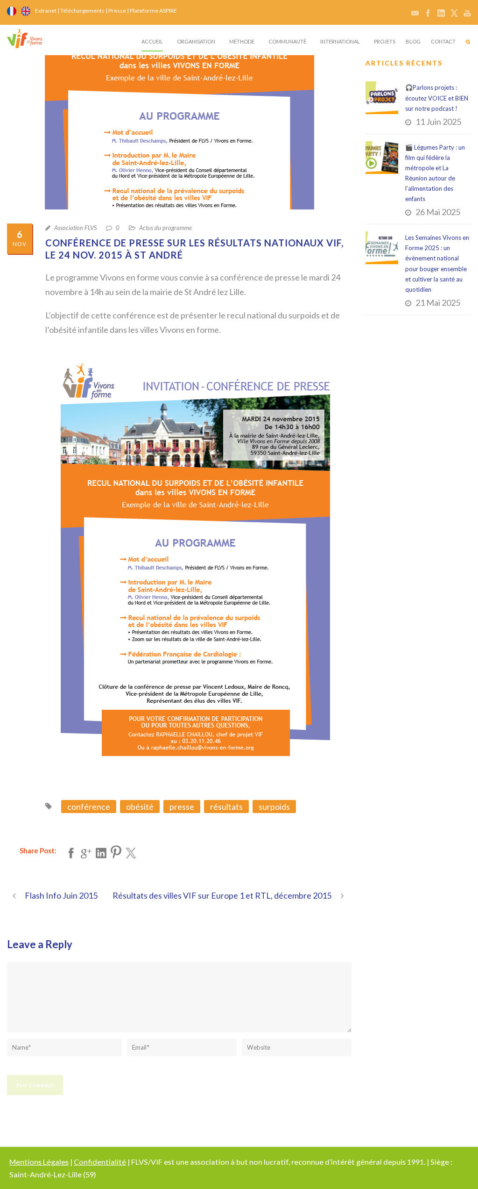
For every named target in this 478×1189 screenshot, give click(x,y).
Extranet (45, 10)
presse (181, 806)
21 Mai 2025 (437, 302)
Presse (117, 10)
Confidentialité (100, 1161)
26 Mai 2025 (437, 212)
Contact (443, 41)
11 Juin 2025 (438, 121)
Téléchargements (82, 10)
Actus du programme (165, 227)
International (340, 41)
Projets (384, 41)
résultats (226, 806)
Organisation (196, 41)
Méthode (241, 41)
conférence (88, 806)
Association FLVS (75, 227)
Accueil (152, 41)
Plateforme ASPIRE (153, 10)
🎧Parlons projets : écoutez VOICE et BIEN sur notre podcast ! (436, 98)
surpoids (274, 806)
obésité (140, 806)
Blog (413, 41)
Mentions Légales (39, 1161)
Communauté (287, 41)
